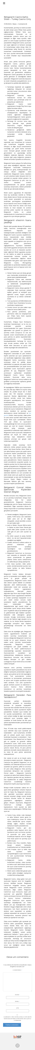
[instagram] (17, 1046)
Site (17, 1008)
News (14, 24)
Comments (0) (22, 24)
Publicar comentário (12, 1025)
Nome (17, 994)
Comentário (17, 970)
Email (17, 1001)
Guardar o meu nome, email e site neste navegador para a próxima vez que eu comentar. (18, 1018)
